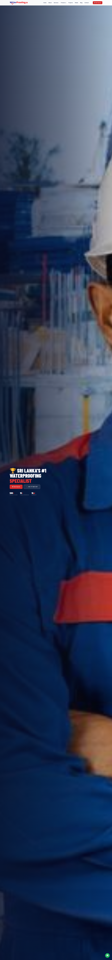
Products (63, 2)
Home (44, 2)
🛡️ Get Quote (97, 2)
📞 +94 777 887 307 (32, 487)
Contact (86, 2)
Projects (70, 2)
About (50, 2)
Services (56, 2)
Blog (81, 2)
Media (76, 2)
